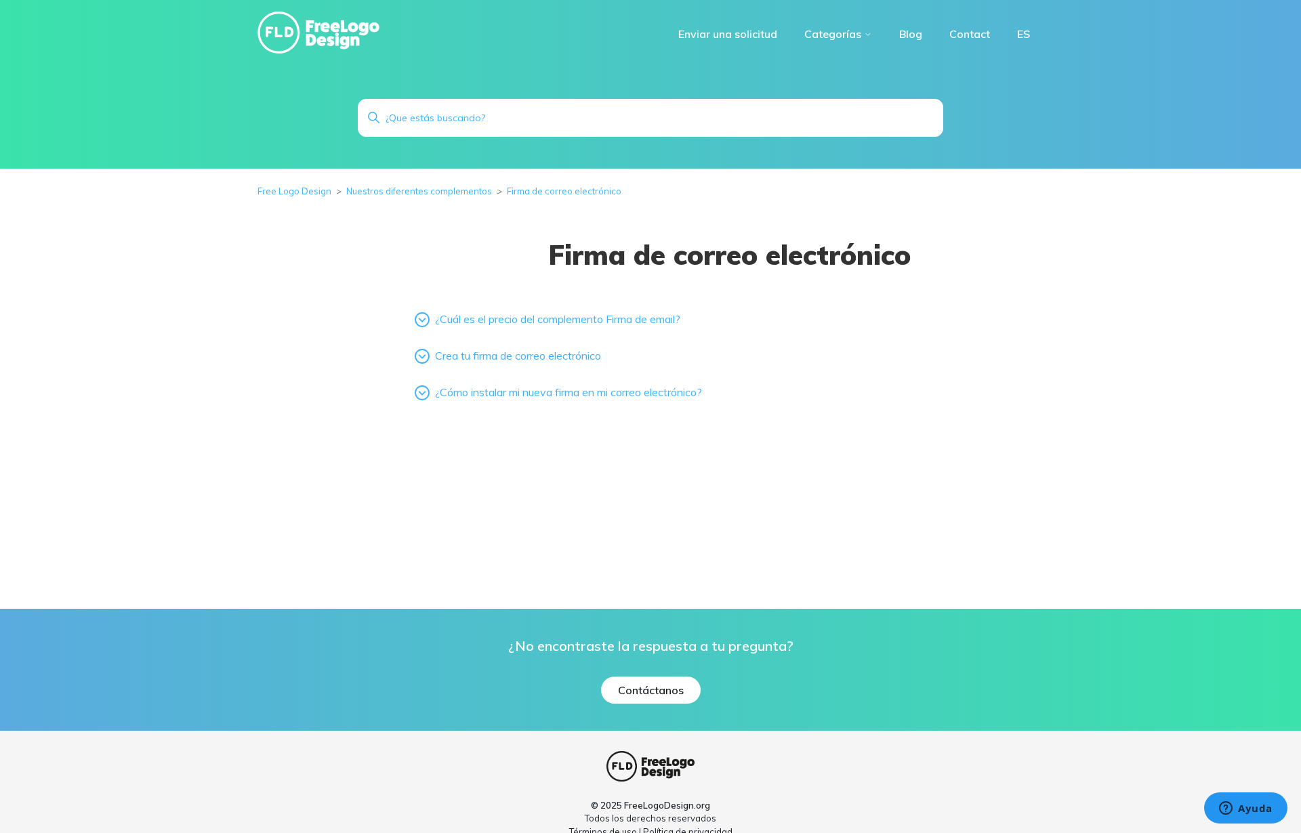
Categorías (834, 34)
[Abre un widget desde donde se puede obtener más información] (1245, 809)
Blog (910, 34)
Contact (969, 34)
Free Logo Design (294, 191)
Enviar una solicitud (727, 34)
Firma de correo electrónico (564, 191)
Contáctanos (651, 690)
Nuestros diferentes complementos (420, 191)
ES (1023, 34)
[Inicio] (318, 32)
